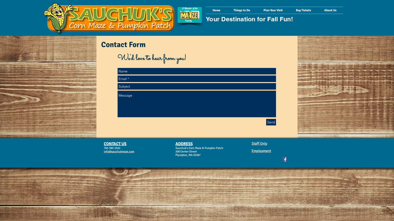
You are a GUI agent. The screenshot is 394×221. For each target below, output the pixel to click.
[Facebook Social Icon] (284, 159)
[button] (242, 10)
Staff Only (259, 143)
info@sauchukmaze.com (119, 151)
